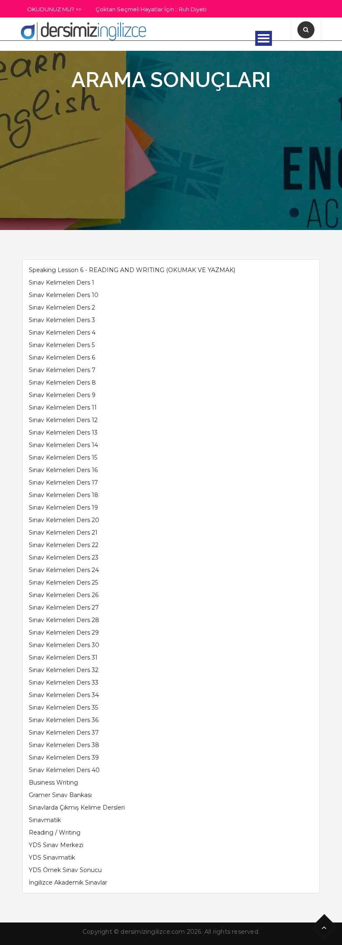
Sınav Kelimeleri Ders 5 (62, 345)
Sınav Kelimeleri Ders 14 (63, 445)
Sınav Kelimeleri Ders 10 (63, 295)
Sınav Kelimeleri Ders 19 (63, 507)
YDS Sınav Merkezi (56, 845)
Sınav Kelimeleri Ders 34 (64, 695)
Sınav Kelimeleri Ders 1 (61, 282)
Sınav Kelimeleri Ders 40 (64, 770)
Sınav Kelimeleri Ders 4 (62, 332)
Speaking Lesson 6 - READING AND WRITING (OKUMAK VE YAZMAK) (132, 270)
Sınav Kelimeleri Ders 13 (63, 432)
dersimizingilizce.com (153, 931)
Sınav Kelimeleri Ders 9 (62, 395)
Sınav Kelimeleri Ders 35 (63, 707)
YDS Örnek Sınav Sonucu (65, 870)
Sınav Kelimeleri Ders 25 (63, 582)
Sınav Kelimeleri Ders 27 (64, 607)
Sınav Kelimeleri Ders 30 (64, 645)
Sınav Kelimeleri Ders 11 (63, 407)
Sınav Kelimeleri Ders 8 (62, 382)
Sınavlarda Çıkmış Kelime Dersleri (77, 807)
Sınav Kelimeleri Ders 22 (63, 545)
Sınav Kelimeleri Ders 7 (62, 370)
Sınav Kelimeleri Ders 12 (63, 420)
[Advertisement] (171, 155)
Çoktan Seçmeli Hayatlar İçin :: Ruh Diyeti (151, 9)
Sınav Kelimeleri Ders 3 (62, 320)
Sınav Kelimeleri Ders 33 (63, 682)
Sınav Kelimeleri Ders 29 (64, 632)
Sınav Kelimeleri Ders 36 (63, 720)
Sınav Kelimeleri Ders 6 (62, 357)
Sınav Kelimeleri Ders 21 (63, 532)
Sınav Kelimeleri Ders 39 (64, 757)
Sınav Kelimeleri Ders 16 (63, 470)
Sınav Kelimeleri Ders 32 (63, 670)
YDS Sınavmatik (52, 857)
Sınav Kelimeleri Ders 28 (64, 620)
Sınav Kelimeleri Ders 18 (63, 495)
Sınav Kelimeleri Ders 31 (63, 657)
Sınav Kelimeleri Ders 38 (64, 745)
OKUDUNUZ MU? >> (54, 9)
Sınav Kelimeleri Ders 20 (64, 520)
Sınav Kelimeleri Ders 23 (63, 557)
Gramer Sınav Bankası (60, 795)
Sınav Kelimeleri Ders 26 (63, 595)
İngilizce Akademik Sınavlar (68, 882)
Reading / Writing (54, 832)
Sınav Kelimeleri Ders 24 (64, 570)
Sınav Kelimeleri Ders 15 (63, 457)
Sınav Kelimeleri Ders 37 (64, 732)
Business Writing (53, 782)
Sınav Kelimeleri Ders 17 (63, 482)
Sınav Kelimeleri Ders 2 (62, 307)
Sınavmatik (45, 820)
